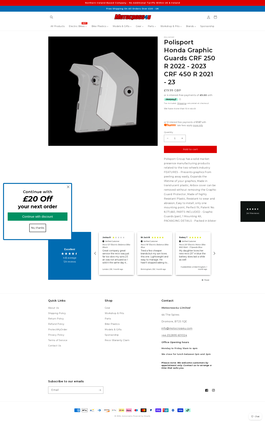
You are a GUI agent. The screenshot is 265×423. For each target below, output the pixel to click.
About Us (53, 308)
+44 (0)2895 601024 (174, 335)
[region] (154, 253)
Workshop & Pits (114, 313)
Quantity (168, 132)
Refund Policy (56, 324)
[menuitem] (57, 26)
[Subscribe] (99, 390)
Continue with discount (37, 216)
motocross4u (127, 416)
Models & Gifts (113, 329)
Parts (108, 318)
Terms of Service (57, 340)
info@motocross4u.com (176, 328)
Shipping (181, 103)
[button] (51, 17)
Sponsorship (112, 335)
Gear (107, 308)
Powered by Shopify (141, 416)
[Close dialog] (68, 187)
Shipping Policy (57, 313)
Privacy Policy (56, 335)
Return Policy (56, 318)
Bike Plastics (112, 324)
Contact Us (54, 345)
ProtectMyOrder (57, 329)
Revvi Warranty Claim (117, 340)
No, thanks (37, 227)
